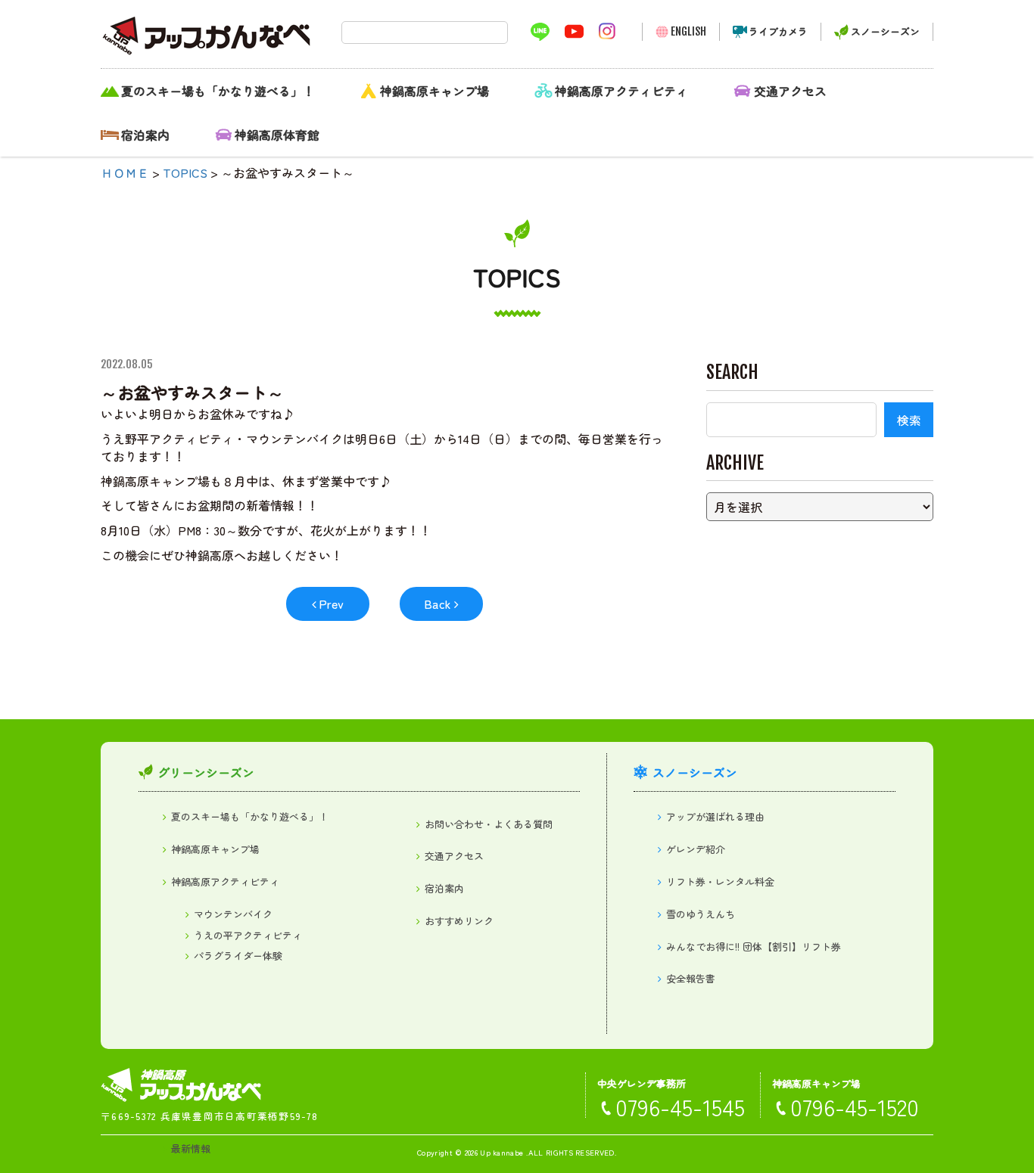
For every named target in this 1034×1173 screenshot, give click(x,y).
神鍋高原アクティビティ (621, 91)
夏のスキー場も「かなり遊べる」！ (218, 91)
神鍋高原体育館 (277, 135)
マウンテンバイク (233, 914)
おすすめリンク (459, 921)
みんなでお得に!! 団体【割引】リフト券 (753, 946)
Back (437, 603)
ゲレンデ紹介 (695, 849)
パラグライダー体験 (238, 955)
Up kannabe (501, 1152)
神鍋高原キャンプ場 (434, 91)
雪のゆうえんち (700, 914)
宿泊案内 (145, 135)
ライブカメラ (778, 31)
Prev (331, 603)
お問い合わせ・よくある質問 (489, 824)
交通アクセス (790, 91)
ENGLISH (688, 31)
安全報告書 (690, 978)
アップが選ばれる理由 (715, 816)
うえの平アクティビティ (248, 935)
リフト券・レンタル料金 (720, 881)
